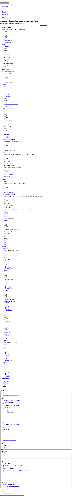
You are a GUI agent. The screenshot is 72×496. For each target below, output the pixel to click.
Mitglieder (4, 11)
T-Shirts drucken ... (7, 54)
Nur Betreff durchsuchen (7, 4)
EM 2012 (6, 324)
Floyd (5, 281)
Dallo (4, 452)
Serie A (5, 152)
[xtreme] (3, 466)
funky (5, 42)
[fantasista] (3, 482)
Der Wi (5, 93)
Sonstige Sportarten (8, 233)
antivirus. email (5, 454)
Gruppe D (7, 284)
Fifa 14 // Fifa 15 (7, 216)
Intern (4, 44)
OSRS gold (5, 453)
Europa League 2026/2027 (8, 174)
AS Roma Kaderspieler (9, 124)
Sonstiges (4, 179)
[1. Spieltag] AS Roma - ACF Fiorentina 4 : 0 (11, 104)
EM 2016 (6, 270)
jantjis (5, 163)
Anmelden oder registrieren (6, 1)
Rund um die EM (9, 288)
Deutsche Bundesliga (9, 177)
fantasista (5, 218)
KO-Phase (8, 359)
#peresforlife (5, 451)
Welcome (6, 31)
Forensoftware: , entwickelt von (12, 495)
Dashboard (4, 12)
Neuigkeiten (6, 46)
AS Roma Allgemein (8, 111)
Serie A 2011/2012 (7, 321)
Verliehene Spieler (9, 136)
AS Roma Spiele (6, 69)
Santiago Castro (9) (7, 134)
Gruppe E (7, 263)
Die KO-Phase (8, 267)
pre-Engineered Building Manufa (8, 455)
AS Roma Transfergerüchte (9, 139)
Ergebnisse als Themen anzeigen (17, 4)
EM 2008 (6, 362)
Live (5, 84)
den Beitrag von (9, 470)
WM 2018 (6, 248)
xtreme (4, 468)
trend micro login (5, 456)
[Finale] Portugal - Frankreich (8, 279)
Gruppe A (7, 260)
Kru (5, 384)
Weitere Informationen (43, 25)
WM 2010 (6, 340)
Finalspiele (8, 338)
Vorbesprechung (7, 73)
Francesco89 (6, 82)
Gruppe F (7, 264)
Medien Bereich (7, 207)
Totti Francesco (5, 402)
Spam (5, 220)
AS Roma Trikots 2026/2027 (8, 120)
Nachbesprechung (8, 96)
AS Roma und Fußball (8, 108)
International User (7, 27)
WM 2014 (6, 290)
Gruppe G (7, 265)
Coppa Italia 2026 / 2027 (8, 445)
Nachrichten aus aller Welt (9, 194)
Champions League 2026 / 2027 (9, 440)
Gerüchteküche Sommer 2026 (9, 148)
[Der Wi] (3, 461)
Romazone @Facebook (9, 63)
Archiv (7, 137)
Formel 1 (5, 242)
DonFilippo (5, 259)
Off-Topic (6, 181)
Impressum (4, 490)
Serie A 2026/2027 (7, 161)
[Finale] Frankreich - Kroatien (9, 257)
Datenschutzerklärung (5, 489)
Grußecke (5, 190)
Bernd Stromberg (6, 301)
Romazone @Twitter (8, 57)
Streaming (7, 94)
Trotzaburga (6, 176)
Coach (7, 106)
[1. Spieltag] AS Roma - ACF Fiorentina (10, 80)
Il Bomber (5, 334)
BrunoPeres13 (6, 150)
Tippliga (6, 312)
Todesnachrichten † (7, 203)
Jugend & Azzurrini (9, 122)
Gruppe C (7, 262)
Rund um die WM (9, 268)
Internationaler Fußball (9, 165)
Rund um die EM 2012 (7, 332)
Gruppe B (7, 261)
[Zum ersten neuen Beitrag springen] (4, 38)
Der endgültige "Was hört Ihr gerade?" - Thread (11, 229)
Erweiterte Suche (5, 6)
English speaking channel (8, 40)
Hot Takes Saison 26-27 (8, 434)
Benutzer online (5, 378)
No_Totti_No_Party (7, 205)
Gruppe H (7, 266)
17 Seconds (6, 381)
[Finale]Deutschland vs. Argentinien (9, 299)
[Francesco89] (3, 477)
